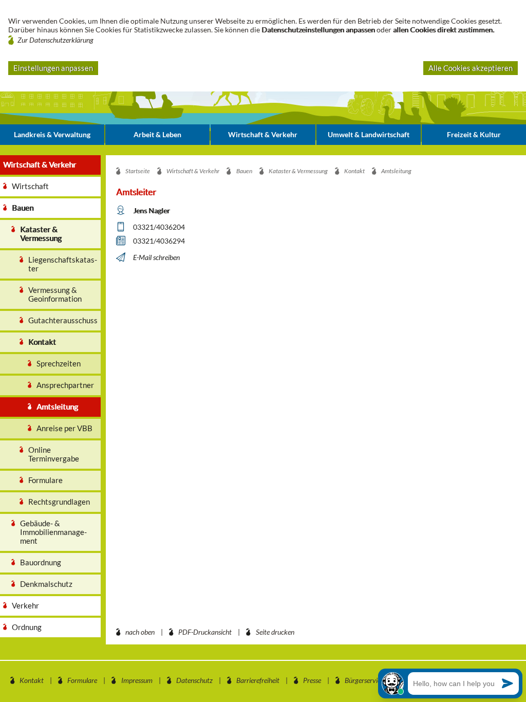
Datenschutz (194, 680)
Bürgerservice (364, 680)
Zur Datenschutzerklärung (55, 39)
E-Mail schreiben (156, 257)
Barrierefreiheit (257, 680)
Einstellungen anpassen (53, 67)
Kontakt (32, 680)
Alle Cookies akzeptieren (470, 67)
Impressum (137, 680)
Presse (312, 680)
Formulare (82, 680)
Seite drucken (275, 631)
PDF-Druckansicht (205, 631)
